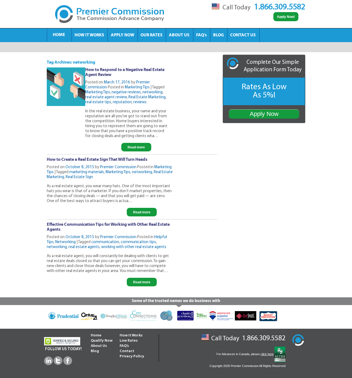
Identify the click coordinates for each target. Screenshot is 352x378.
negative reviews (126, 92)
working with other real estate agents (133, 247)
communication (105, 242)
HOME (59, 35)
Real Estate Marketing (147, 97)
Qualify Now (101, 341)
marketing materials (86, 172)
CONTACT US (243, 35)
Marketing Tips (137, 87)
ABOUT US (179, 35)
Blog (95, 351)
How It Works (131, 335)
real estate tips (98, 102)
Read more (136, 147)
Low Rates (129, 341)
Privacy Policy (132, 356)
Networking (65, 242)
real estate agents (84, 247)
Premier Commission (118, 167)
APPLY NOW (122, 35)
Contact (127, 351)
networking (152, 92)
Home (96, 335)
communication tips (138, 242)
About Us (99, 346)
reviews (140, 102)
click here (267, 354)
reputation (122, 102)
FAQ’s (201, 35)
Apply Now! (286, 17)
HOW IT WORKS (89, 35)
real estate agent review (106, 97)
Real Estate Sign (79, 177)
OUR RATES (152, 35)
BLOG (218, 35)
